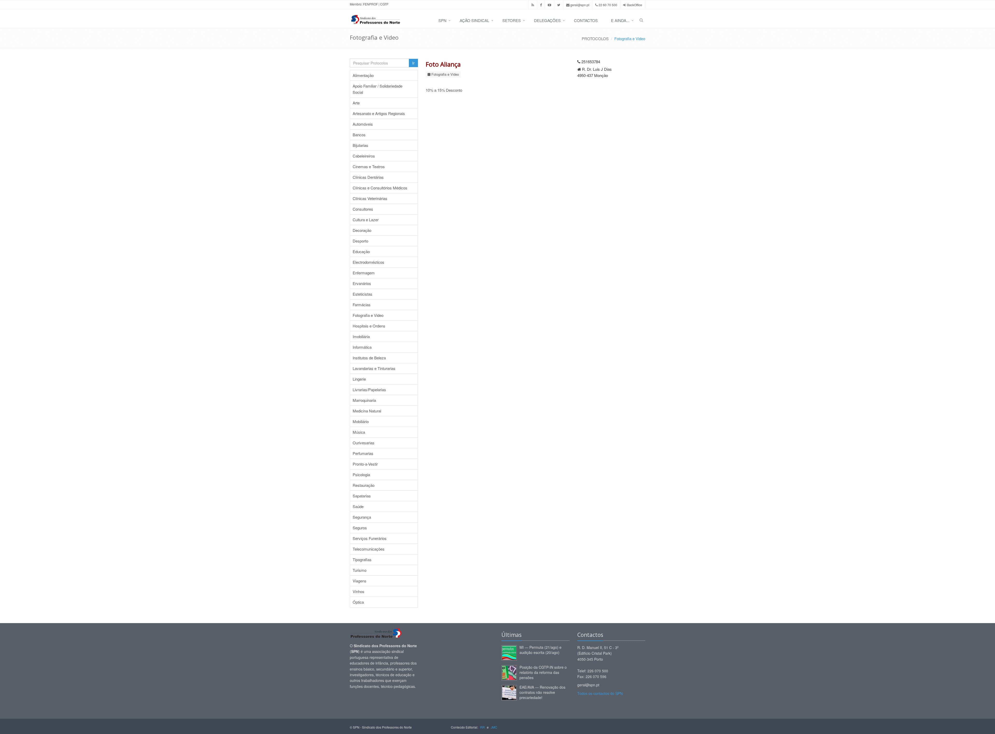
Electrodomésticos (368, 262)
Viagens (359, 580)
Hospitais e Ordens (369, 326)
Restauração (363, 485)
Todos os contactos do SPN (600, 693)
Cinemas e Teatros (369, 166)
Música (359, 432)
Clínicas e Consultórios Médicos (380, 187)
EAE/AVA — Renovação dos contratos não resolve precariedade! (542, 692)
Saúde (358, 506)
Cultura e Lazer (366, 219)
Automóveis (363, 124)
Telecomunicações (369, 549)
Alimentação (363, 75)
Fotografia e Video (629, 38)
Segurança (362, 517)
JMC (494, 727)
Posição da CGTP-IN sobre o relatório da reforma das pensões (543, 672)
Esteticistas (362, 294)
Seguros (360, 527)
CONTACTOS (586, 20)
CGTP (384, 4)
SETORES (511, 20)
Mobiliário (361, 421)
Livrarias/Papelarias (369, 389)
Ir (413, 63)
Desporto (360, 241)
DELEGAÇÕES (547, 20)
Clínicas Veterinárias (370, 198)
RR (482, 727)
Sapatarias (362, 495)
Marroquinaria (364, 400)
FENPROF (370, 4)
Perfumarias (363, 453)
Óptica (358, 602)
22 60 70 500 (607, 5)
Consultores (363, 209)
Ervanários (362, 283)
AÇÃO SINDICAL (474, 20)
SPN (442, 20)
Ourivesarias (363, 442)
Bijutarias (360, 145)
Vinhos (358, 591)
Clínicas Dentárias (368, 177)
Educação (361, 251)
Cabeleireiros (364, 156)
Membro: (356, 4)
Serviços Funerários (370, 538)
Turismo (359, 570)
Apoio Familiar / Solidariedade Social (377, 89)
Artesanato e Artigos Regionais (379, 113)
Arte (356, 102)
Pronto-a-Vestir (365, 464)
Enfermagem (364, 272)
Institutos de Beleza (369, 357)
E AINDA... (620, 20)
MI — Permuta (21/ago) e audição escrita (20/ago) (541, 650)
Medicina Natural (367, 411)
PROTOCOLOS (595, 38)
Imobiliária (361, 336)
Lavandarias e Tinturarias (374, 368)
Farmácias (362, 304)
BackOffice (634, 5)
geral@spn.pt (579, 5)
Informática (362, 347)
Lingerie (359, 379)
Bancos (359, 134)
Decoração (362, 230)
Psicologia (361, 474)
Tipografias (362, 559)
